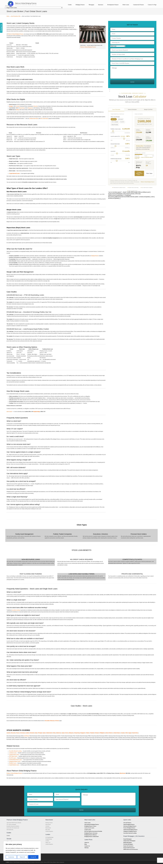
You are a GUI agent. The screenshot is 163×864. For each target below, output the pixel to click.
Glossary (37, 862)
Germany (22, 732)
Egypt (130, 732)
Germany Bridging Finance (129, 826)
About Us (86, 842)
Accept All (33, 857)
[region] (22, 851)
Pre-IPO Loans (12, 758)
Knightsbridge (36, 411)
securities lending (16, 610)
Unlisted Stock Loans (14, 754)
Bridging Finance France (90, 826)
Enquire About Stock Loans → (139, 173)
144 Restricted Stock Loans (15, 759)
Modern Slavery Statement (58, 862)
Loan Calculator (116, 109)
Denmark (32, 732)
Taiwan (87, 732)
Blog (85, 844)
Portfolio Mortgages (128, 844)
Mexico (111, 732)
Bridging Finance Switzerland (91, 836)
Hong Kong (21, 108)
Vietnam (97, 732)
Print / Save (149, 173)
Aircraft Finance (127, 822)
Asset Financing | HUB (15, 16)
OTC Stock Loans (13, 756)
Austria (8, 732)
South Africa (135, 732)
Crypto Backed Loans (14, 764)
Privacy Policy (27, 862)
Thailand (92, 732)
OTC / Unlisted (115, 121)
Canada (123, 732)
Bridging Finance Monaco (90, 834)
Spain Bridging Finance (129, 824)
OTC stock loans (44, 118)
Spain (44, 732)
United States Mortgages (129, 840)
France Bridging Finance (129, 827)
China (54, 732)
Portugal (40, 732)
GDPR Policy (49, 862)
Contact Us (87, 846)
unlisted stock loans (33, 118)
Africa (17, 109)
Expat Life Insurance (128, 846)
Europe (11, 106)
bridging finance (95, 255)
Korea (66, 732)
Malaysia (71, 732)
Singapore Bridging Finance (130, 831)
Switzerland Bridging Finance (130, 829)
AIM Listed (120, 119)
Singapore (30, 108)
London (17, 106)
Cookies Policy (43, 862)
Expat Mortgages (127, 839)
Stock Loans (87, 822)
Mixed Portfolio (115, 124)
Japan (63, 732)
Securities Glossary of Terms (52, 720)
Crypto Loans (87, 829)
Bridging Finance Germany (90, 833)
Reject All (22, 857)
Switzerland (49, 732)
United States (117, 732)
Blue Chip (114, 119)
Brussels (36, 106)
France (18, 732)
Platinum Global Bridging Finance (88, 47)
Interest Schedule (132, 109)
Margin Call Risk (148, 109)
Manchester (123, 773)
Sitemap (86, 847)
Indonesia (58, 732)
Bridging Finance (137, 93)
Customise (11, 857)
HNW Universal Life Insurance (130, 849)
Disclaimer (32, 862)
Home (8, 16)
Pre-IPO (122, 121)
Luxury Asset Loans (89, 827)
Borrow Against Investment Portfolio (93, 831)
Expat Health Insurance (129, 847)
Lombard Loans (12, 752)
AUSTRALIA (26, 736)
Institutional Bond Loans (14, 761)
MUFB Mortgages (127, 842)
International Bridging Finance (91, 824)
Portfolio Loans (12, 763)
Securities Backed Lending (15, 751)
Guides (8, 835)
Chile (126, 732)
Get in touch (9, 411)
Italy (36, 732)
